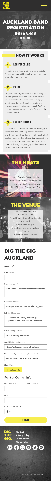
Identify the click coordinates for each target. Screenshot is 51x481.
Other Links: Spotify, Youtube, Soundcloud (21, 354)
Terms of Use (22, 438)
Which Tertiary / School (13, 330)
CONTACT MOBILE (12, 407)
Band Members (11, 284)
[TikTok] (35, 447)
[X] (22, 447)
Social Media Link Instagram (15, 342)
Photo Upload (10, 365)
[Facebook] (16, 447)
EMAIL (7, 395)
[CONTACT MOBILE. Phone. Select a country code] (8, 411)
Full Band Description (13, 313)
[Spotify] (41, 447)
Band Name (9, 272)
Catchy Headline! (11, 301)
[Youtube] (28, 447)
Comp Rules (22, 442)
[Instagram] (10, 447)
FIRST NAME (10, 384)
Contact (20, 432)
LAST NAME (32, 384)
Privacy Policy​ (22, 435)
